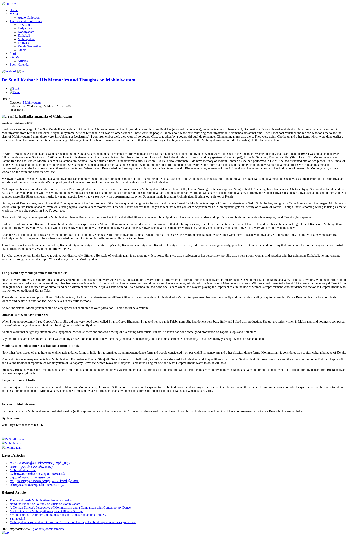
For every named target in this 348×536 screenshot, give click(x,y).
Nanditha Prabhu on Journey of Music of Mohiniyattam (45, 504)
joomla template (55, 529)
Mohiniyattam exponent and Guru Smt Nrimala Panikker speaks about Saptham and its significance (73, 522)
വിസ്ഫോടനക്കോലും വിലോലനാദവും (37, 484)
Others (22, 50)
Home (14, 10)
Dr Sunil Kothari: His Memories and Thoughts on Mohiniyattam (68, 79)
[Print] (14, 88)
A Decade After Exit (23, 470)
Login (13, 53)
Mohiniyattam (26, 39)
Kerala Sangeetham (30, 46)
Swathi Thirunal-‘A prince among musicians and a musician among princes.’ (58, 514)
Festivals (23, 42)
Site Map (15, 57)
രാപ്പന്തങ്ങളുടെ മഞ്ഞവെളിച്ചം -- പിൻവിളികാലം (44, 481)
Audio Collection (29, 17)
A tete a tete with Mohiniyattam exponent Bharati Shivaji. (46, 511)
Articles (23, 61)
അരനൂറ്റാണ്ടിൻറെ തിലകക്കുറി (32, 466)
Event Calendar (19, 64)
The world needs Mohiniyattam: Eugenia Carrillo (41, 500)
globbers (38, 529)
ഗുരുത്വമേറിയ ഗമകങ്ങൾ (30, 477)
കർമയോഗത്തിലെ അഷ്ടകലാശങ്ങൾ (37, 473)
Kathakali (24, 35)
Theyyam (24, 24)
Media (14, 13)
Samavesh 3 (17, 518)
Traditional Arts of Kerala (26, 21)
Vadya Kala (25, 28)
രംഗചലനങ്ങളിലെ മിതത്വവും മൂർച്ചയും (40, 463)
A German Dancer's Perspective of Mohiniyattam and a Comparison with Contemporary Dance (70, 507)
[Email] (15, 92)
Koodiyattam (26, 32)
